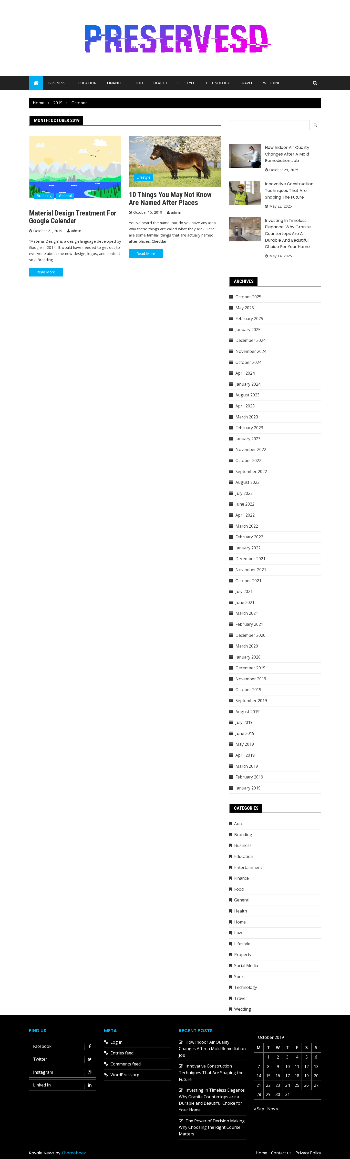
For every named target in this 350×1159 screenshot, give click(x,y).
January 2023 (248, 439)
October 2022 (248, 460)
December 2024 (250, 340)
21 (258, 1085)
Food (137, 82)
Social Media (246, 965)
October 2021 (248, 580)
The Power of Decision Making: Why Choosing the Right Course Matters (212, 1127)
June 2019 (244, 733)
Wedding (272, 82)
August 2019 (247, 711)
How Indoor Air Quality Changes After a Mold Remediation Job (287, 154)
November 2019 (250, 679)
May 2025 (244, 308)
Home (240, 922)
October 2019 (248, 689)
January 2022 (248, 548)
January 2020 (248, 657)
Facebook (42, 1046)
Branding (44, 195)
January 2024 (248, 384)
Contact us (281, 1153)
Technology (217, 82)
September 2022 (251, 471)
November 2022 (250, 449)
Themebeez (73, 1153)
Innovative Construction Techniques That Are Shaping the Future (289, 190)
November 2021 (250, 569)
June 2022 (244, 504)
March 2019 (246, 766)
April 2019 (245, 755)
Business (56, 82)
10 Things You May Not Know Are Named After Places (170, 198)
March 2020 (246, 646)
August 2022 (247, 482)
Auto (238, 823)
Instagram (43, 1072)
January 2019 (248, 788)
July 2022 (244, 493)
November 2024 (250, 351)
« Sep (259, 1109)
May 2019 (244, 744)
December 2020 (250, 635)
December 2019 (250, 668)
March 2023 (246, 417)
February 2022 (249, 537)
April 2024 (245, 373)
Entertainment (248, 867)
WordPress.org (124, 1075)
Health (160, 82)
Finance (114, 82)
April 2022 (245, 515)
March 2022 (246, 526)
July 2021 (244, 591)
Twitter (40, 1059)
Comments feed (125, 1064)
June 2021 (244, 602)
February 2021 (249, 624)
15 (268, 1076)
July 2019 (244, 722)
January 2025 (248, 329)
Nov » (272, 1109)
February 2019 (249, 777)
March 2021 (246, 613)
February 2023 (249, 427)
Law (238, 933)
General (65, 195)
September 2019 (251, 700)
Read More (46, 272)
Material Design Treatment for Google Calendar (72, 217)
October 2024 (248, 362)
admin (76, 230)
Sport (239, 976)
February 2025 (249, 318)
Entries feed (121, 1053)
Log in (116, 1042)
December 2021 (250, 558)
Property (242, 954)
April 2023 (245, 406)
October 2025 (248, 297)
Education (86, 82)
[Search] (315, 125)
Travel (246, 82)
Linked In (42, 1085)
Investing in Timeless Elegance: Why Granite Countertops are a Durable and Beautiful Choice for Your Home (288, 234)
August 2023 (247, 395)
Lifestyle (186, 82)
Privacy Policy (308, 1153)
